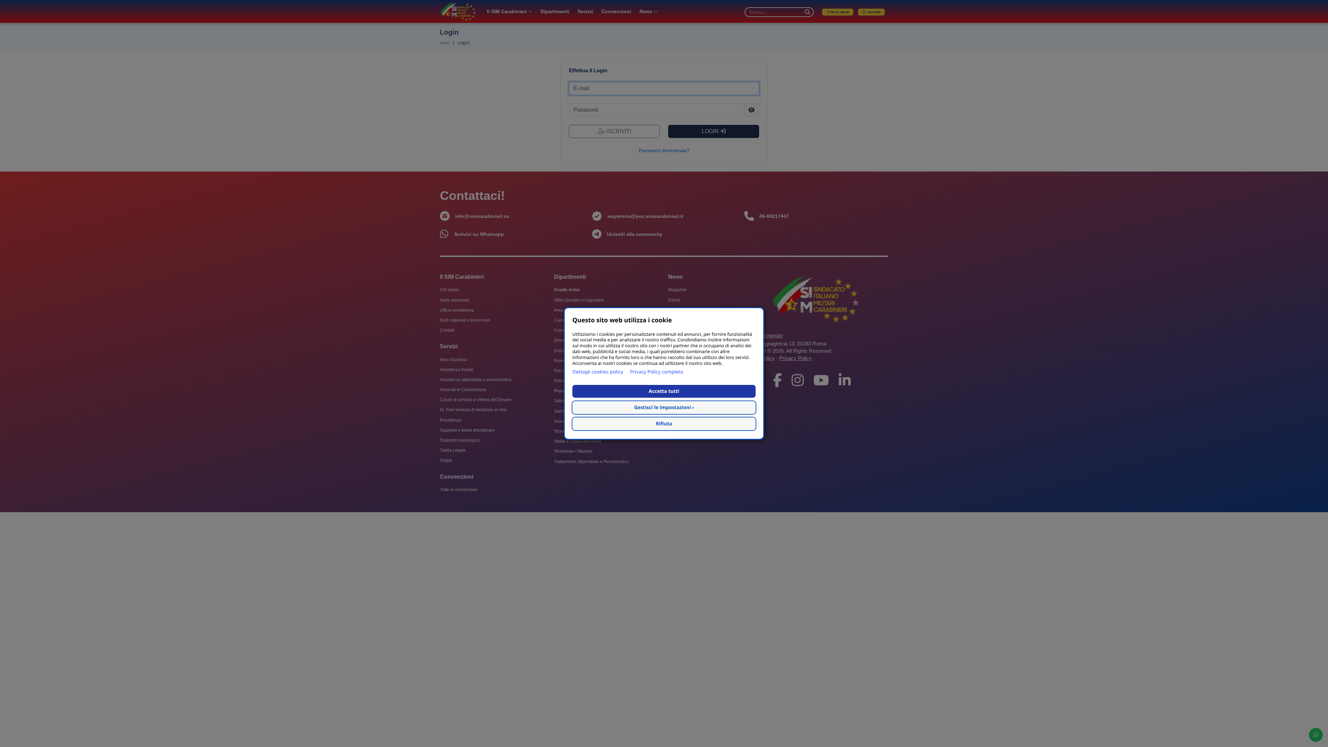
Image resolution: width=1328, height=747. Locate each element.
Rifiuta (664, 424)
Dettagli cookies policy (597, 372)
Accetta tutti (664, 391)
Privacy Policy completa (656, 372)
